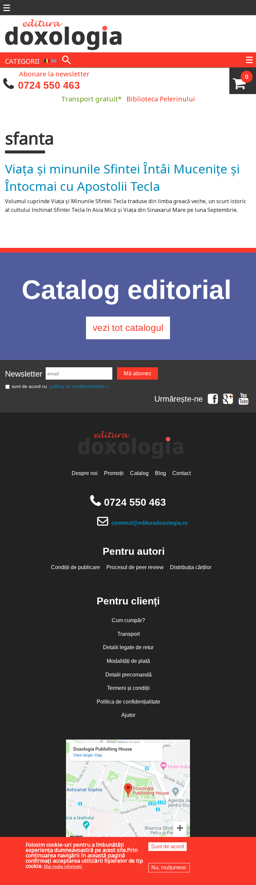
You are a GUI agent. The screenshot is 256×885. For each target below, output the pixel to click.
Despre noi (85, 473)
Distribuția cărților (190, 567)
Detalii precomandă (128, 675)
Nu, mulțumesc (169, 867)
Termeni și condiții (128, 688)
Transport (128, 634)
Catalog (139, 473)
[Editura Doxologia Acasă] (64, 33)
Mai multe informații (63, 866)
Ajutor (128, 715)
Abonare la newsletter (54, 73)
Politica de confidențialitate (128, 702)
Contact (181, 473)
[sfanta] (47, 60)
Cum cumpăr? (128, 620)
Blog (160, 473)
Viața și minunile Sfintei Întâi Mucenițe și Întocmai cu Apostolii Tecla (122, 177)
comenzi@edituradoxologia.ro (149, 523)
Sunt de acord (167, 846)
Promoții (114, 473)
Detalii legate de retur (128, 647)
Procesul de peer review (135, 567)
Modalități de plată (128, 661)
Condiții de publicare (75, 567)
